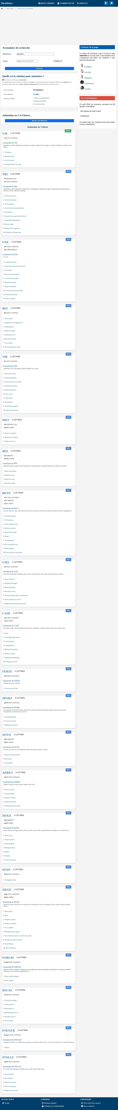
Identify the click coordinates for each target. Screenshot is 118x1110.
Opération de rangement (12, 228)
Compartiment (9, 645)
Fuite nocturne (9, 548)
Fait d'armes (8, 402)
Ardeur (7, 1047)
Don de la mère (9, 156)
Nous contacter (88, 1106)
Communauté (67, 3)
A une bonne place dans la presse (15, 266)
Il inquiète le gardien (11, 406)
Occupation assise (10, 880)
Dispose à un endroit (11, 437)
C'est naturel (9, 343)
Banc (6, 915)
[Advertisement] (59, 26)
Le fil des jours (9, 160)
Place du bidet (9, 1074)
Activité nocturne (10, 516)
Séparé (7, 852)
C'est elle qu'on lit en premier (14, 290)
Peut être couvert (10, 591)
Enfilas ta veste (9, 475)
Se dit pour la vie (10, 335)
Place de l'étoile (10, 579)
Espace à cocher (10, 653)
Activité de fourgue (11, 1000)
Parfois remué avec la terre (13, 599)
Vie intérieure (9, 520)
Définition (7, 54)
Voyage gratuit (9, 540)
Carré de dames (9, 641)
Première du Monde (11, 294)
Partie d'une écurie (10, 1082)
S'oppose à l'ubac (10, 798)
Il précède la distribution (12, 220)
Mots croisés (47, 3)
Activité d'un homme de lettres (14, 208)
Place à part (8, 835)
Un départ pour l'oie (11, 662)
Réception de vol (10, 1016)
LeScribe (87, 72)
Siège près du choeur (11, 1090)
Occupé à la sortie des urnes (13, 940)
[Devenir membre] (106, 3)
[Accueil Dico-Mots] (2, 8)
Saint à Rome (9, 944)
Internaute (88, 78)
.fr (7, 3)
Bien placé (8, 759)
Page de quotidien (10, 286)
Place (6, 633)
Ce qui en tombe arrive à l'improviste (16, 595)
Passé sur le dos (10, 479)
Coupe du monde (10, 860)
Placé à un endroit (10, 471)
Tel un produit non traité (12, 347)
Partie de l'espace (10, 587)
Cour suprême (9, 927)
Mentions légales (50, 1103)
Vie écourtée (9, 318)
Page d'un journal (10, 282)
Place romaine (9, 980)
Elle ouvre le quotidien (12, 274)
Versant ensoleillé (10, 802)
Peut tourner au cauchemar (14, 552)
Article (83, 3)
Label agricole (9, 327)
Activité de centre (10, 196)
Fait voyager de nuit (11, 544)
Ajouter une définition (39, 121)
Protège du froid (10, 848)
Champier (87, 67)
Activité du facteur (11, 200)
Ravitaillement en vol (12, 1012)
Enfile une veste (10, 441)
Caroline (87, 89)
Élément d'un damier (11, 649)
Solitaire (7, 856)
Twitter (7, 1103)
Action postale (9, 204)
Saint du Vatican (11, 948)
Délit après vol (9, 1008)
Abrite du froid (9, 839)
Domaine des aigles (11, 583)
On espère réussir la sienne (13, 164)
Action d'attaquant (10, 378)
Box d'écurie (9, 1078)
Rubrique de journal (11, 725)
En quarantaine (9, 844)
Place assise (8, 911)
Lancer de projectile (12, 410)
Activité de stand (10, 374)
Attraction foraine (10, 390)
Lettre (5, 61)
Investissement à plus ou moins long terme (18, 936)
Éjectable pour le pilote (12, 932)
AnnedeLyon (89, 83)
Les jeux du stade (10, 721)
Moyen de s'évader (11, 532)
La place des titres (10, 262)
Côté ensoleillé (9, 793)
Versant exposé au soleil (12, 806)
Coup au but (9, 394)
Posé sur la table (10, 483)
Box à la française (10, 1086)
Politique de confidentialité (54, 1106)
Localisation (9, 763)
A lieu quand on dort (11, 524)
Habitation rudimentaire (12, 657)
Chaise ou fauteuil (10, 923)
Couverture (8, 270)
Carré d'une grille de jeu (12, 637)
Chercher (39, 68)
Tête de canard (10, 298)
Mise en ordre (9, 224)
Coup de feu (9, 398)
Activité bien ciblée (11, 386)
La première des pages (12, 278)
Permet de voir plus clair (13, 232)
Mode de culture (10, 331)
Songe (7, 536)
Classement (8, 212)
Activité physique (10, 717)
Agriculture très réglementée (14, 322)
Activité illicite (10, 1004)
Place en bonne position (12, 755)
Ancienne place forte (11, 688)
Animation (8, 152)
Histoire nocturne (10, 528)
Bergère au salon (10, 919)
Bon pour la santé (10, 339)
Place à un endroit (10, 433)
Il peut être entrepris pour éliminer (15, 216)
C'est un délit (9, 1021)
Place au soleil (9, 789)
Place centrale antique (12, 976)
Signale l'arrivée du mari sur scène (15, 603)
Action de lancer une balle (13, 382)
